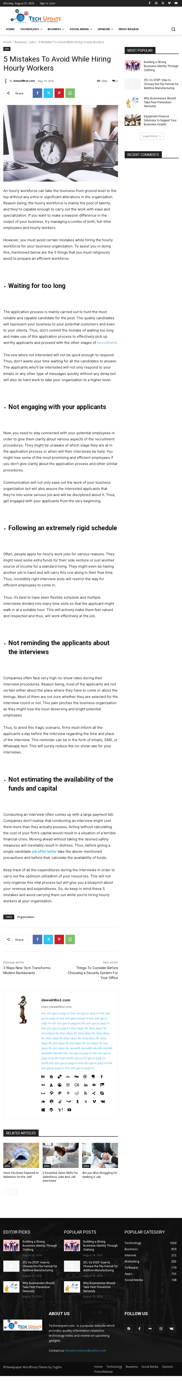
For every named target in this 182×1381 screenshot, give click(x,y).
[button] (173, 29)
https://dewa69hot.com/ (56, 1006)
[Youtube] (176, 3)
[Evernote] (93, 1075)
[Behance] (43, 1075)
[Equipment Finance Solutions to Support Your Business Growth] (133, 120)
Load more (150, 136)
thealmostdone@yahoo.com (85, 1350)
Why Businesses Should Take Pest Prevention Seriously (160, 102)
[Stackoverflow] (60, 1100)
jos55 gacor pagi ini (92, 1058)
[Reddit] (77, 1092)
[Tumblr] (77, 1100)
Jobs (33, 42)
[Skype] (102, 1092)
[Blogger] (51, 1075)
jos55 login (58, 1058)
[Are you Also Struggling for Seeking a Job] (100, 1155)
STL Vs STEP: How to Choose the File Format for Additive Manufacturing (161, 84)
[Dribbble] (85, 1075)
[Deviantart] (68, 1075)
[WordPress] (51, 1109)
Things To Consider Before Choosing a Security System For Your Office (93, 973)
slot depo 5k (61, 1043)
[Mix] (102, 1084)
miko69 (97, 1048)
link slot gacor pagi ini (55, 1013)
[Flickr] (43, 1084)
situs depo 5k (79, 1028)
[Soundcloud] (43, 1100)
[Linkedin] (85, 1084)
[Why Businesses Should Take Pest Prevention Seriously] (133, 102)
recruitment (107, 342)
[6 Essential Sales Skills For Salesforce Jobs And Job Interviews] (60, 1155)
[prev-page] (6, 1192)
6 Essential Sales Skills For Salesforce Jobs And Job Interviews (60, 1177)
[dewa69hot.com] (6, 80)
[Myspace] (43, 1092)
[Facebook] (149, 3)
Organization (25, 917)
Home (7, 42)
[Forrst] (51, 1084)
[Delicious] (59, 1075)
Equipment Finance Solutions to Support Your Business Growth (160, 120)
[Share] (94, 1092)
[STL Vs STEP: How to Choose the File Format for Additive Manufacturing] (133, 84)
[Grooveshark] (59, 1084)
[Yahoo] (60, 1109)
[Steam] (68, 1100)
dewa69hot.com (24, 80)
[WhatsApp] (70, 93)
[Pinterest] (59, 93)
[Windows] (43, 1109)
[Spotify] (51, 1100)
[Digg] (76, 1075)
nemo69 (74, 1048)
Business (21, 42)
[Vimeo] (169, 3)
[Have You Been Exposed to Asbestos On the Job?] (21, 1155)
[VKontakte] (103, 1100)
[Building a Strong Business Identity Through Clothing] (133, 66)
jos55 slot (72, 1058)
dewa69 (46, 1053)
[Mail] (94, 1084)
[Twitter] (163, 3)
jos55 (44, 1063)
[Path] (51, 1092)
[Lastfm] (76, 1084)
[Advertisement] (123, 16)
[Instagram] (156, 3)
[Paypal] (60, 1092)
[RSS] (85, 1092)
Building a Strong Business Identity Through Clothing (161, 66)
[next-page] (14, 1192)
